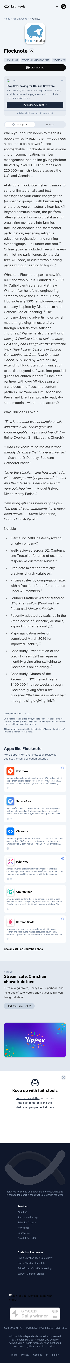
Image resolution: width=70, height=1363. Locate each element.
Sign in (55, 1354)
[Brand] (35, 1168)
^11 (39, 643)
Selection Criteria (27, 1222)
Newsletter (23, 1227)
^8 (56, 560)
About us (22, 1212)
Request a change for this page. (18, 731)
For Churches (20, 18)
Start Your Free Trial (17, 1006)
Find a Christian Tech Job (31, 1263)
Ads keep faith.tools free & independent (35, 113)
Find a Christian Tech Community (35, 1257)
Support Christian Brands (31, 1273)
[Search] (63, 6)
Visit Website (37, 67)
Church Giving (59, 60)
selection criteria (36, 758)
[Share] (31, 51)
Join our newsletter (28, 1098)
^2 (64, 205)
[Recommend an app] (57, 6)
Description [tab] (21, 124)
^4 (44, 311)
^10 (51, 625)
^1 (32, 175)
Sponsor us (23, 1233)
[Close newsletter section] (63, 1077)
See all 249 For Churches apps (23, 949)
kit (47, 1354)
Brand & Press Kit (27, 1238)
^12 (50, 666)
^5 (45, 375)
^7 (36, 493)
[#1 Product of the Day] (35, 1314)
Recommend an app (28, 1217)
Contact (37, 1354)
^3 (60, 243)
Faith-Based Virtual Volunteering (35, 1268)
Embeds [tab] (50, 124)
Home (7, 18)
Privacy (25, 1354)
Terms (14, 1354)
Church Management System (35, 60)
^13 (53, 699)
